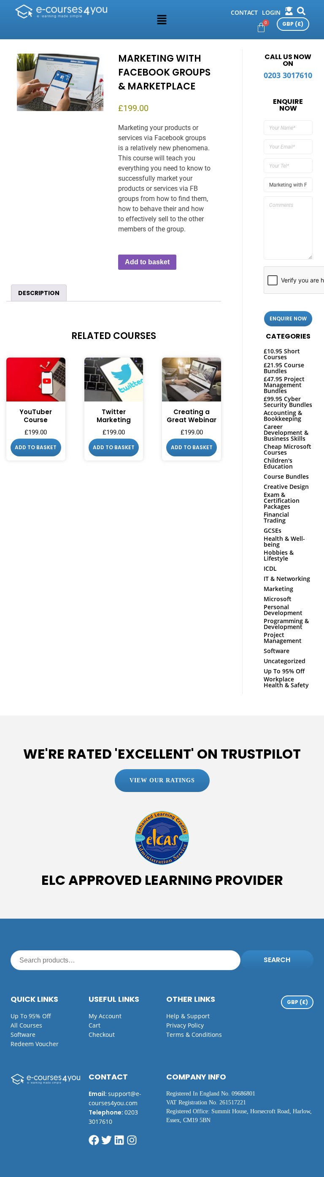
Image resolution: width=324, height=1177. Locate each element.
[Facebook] (94, 1140)
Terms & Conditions (194, 1035)
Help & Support (188, 1016)
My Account (105, 1016)
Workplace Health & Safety (286, 682)
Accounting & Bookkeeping (283, 416)
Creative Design (286, 487)
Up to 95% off (31, 1016)
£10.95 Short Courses (282, 354)
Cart (94, 1025)
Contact (244, 12)
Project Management (283, 638)
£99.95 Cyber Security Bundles (288, 402)
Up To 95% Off (284, 671)
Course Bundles (286, 476)
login (271, 12)
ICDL (270, 568)
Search (277, 960)
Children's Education (278, 463)
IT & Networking (287, 579)
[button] (162, 19)
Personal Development (283, 610)
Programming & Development (286, 624)
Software (276, 651)
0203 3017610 (288, 75)
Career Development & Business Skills (286, 432)
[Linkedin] (119, 1140)
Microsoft (278, 599)
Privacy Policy (185, 1025)
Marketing (278, 589)
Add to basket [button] (36, 447)
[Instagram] (132, 1140)
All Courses (26, 1025)
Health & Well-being (284, 541)
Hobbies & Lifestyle (279, 555)
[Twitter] (106, 1140)
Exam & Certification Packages (282, 500)
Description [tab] (38, 293)
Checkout (102, 1035)
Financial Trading (276, 517)
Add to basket (147, 262)
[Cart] (261, 27)
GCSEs (272, 530)
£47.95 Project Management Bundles (284, 385)
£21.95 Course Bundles (284, 368)
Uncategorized (284, 661)
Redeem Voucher (35, 1044)
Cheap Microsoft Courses (287, 449)
